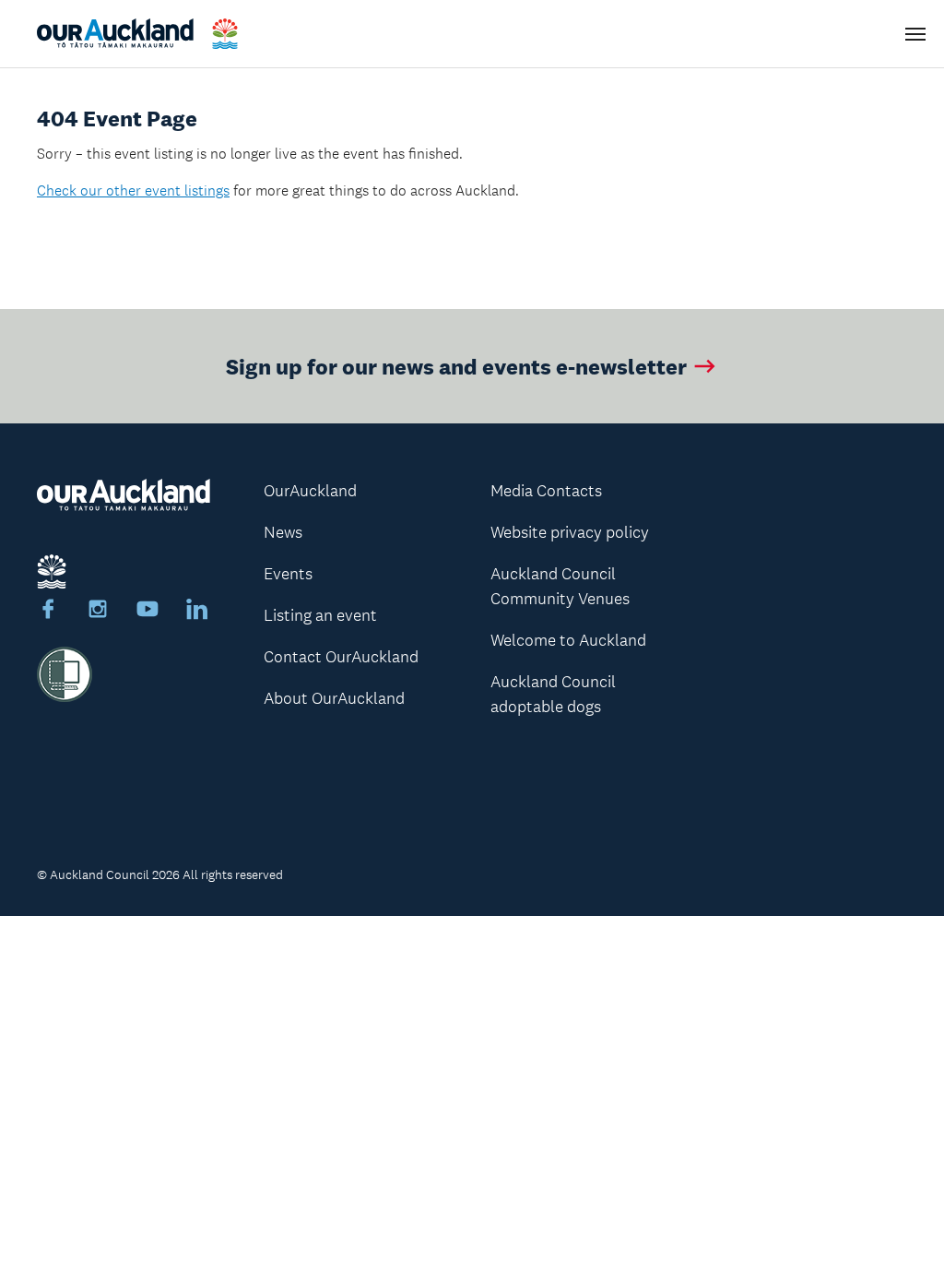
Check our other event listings (133, 190)
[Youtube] (147, 612)
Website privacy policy (569, 532)
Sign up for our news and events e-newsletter (456, 365)
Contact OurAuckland (341, 657)
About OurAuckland (334, 698)
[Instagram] (98, 612)
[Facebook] (48, 612)
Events (288, 574)
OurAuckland (310, 491)
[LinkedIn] (197, 612)
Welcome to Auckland (568, 640)
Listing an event (320, 615)
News (283, 532)
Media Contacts (546, 491)
